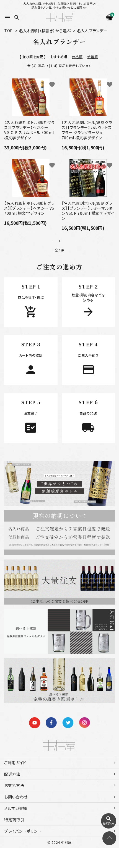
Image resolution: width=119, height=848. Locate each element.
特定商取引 (14, 819)
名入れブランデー (92, 30)
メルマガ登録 (15, 808)
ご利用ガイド (15, 762)
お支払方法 (14, 785)
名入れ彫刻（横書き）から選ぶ (45, 30)
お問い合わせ (16, 797)
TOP (8, 30)
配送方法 (12, 774)
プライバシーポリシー (23, 831)
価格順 (77, 56)
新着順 (92, 56)
